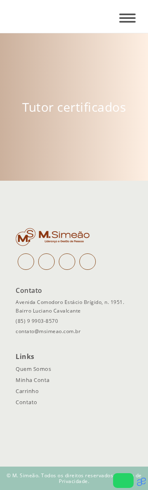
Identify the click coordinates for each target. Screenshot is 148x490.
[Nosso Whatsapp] (123, 480)
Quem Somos (33, 369)
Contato (26, 402)
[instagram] (26, 261)
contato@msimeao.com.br (48, 331)
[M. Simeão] (37, 16)
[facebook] (46, 261)
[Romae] (142, 484)
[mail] (67, 261)
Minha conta (33, 380)
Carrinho (27, 391)
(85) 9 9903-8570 (37, 320)
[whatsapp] (87, 261)
